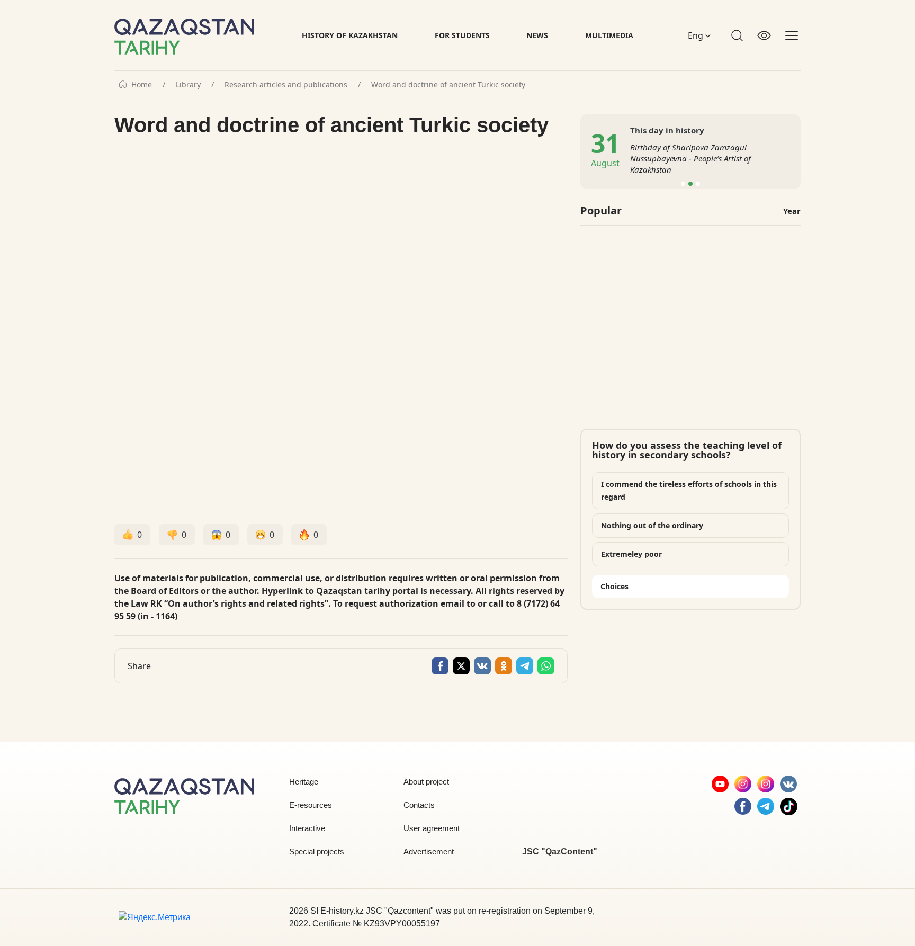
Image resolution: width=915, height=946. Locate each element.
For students (462, 35)
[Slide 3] (698, 184)
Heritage (303, 781)
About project (426, 781)
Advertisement (428, 851)
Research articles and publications (286, 84)
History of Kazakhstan (350, 35)
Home (141, 84)
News (537, 35)
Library (188, 84)
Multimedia (609, 35)
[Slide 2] (690, 184)
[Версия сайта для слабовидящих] (764, 35)
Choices (614, 586)
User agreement (431, 828)
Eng (696, 35)
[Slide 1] (683, 184)
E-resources (310, 804)
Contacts (419, 804)
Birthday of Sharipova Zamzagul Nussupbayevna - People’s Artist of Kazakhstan (690, 158)
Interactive (307, 828)
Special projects (316, 851)
